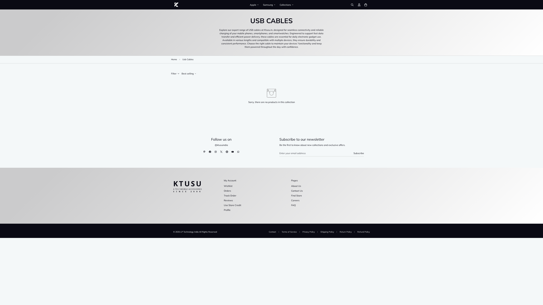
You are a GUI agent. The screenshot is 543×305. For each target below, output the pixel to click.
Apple (253, 4)
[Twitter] (221, 152)
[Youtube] (232, 152)
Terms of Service (289, 232)
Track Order (230, 195)
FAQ (293, 205)
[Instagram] (216, 152)
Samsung (268, 4)
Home (174, 59)
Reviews (228, 200)
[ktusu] (176, 4)
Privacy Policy (308, 232)
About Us (296, 186)
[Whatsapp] (238, 152)
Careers (295, 200)
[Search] (352, 5)
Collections (285, 4)
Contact (272, 232)
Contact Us (297, 190)
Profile (227, 210)
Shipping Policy (327, 232)
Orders (227, 190)
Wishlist (228, 186)
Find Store (296, 195)
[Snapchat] (227, 152)
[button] (365, 5)
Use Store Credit (232, 205)
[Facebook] (210, 152)
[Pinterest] (204, 152)
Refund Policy (363, 232)
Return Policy (346, 232)
